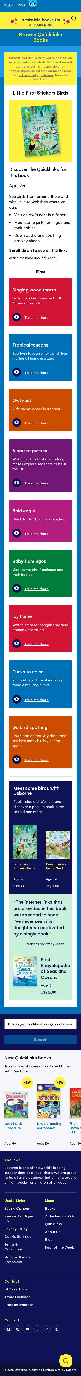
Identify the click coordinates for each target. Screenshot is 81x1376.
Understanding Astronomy (49, 1125)
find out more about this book (35, 258)
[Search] (74, 18)
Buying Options (17, 1208)
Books (50, 1208)
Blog (48, 1239)
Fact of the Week (59, 1247)
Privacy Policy (16, 1228)
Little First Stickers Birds (24, 866)
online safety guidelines (36, 75)
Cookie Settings (17, 1236)
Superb (71, 1369)
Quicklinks (53, 1223)
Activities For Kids (60, 1215)
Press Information (19, 1304)
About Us (52, 1231)
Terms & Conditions (13, 1246)
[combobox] (40, 1024)
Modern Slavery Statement (17, 1259)
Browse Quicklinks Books (40, 37)
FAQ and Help (15, 1288)
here (48, 79)
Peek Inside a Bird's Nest (56, 866)
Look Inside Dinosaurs (13, 1125)
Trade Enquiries (17, 1296)
